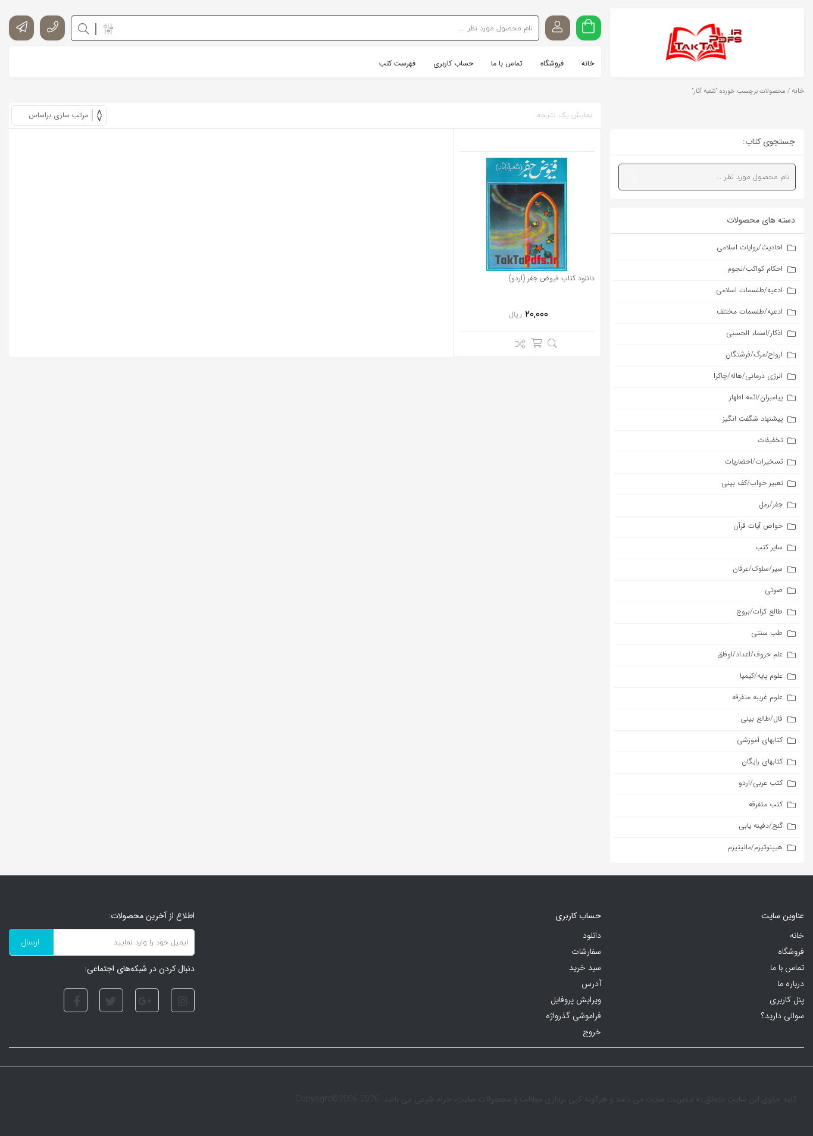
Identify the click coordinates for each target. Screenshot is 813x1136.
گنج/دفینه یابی (761, 825)
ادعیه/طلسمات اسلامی (749, 290)
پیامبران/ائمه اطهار (756, 397)
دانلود (592, 935)
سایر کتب (769, 547)
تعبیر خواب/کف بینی (752, 483)
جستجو (631, 176)
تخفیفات (770, 440)
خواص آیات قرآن (758, 525)
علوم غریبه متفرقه (757, 697)
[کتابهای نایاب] (706, 42)
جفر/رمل (771, 504)
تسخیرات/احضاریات (754, 461)
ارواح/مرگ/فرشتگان (754, 354)
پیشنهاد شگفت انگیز (753, 418)
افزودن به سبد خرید (536, 343)
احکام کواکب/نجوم (755, 268)
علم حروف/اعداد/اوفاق (750, 654)
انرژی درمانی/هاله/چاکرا (748, 375)
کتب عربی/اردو (761, 782)
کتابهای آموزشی (760, 740)
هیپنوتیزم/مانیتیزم (755, 847)
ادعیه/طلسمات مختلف (750, 311)
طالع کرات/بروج (760, 611)
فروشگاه (791, 951)
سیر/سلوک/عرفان (758, 568)
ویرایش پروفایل (576, 999)
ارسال (30, 941)
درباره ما (790, 983)
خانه (798, 90)
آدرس (591, 983)
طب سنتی (767, 633)
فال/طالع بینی (761, 718)
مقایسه (517, 346)
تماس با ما (787, 967)
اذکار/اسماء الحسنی (754, 333)
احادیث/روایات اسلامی (750, 247)
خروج (592, 1031)
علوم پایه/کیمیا (761, 675)
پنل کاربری (787, 999)
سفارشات (586, 951)
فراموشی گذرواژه (573, 1015)
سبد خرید (585, 967)
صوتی (774, 590)
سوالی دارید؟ (782, 1015)
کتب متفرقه (766, 804)
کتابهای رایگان (762, 761)
